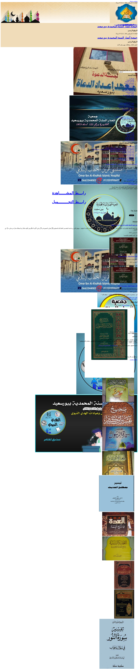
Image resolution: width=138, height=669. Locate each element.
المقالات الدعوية (130, 124)
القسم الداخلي (130, 157)
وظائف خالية (130, 93)
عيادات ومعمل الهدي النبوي (127, 118)
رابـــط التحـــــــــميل (69, 202)
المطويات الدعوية (129, 138)
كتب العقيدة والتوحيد (111, 164)
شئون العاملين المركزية (128, 90)
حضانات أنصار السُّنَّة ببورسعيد (126, 104)
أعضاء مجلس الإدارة (129, 86)
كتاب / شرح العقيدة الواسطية (128, 299)
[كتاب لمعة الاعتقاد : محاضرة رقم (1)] (123, 253)
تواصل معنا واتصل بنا (128, 95)
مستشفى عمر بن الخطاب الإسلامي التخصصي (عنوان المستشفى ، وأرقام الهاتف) (113, 149)
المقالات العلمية (130, 126)
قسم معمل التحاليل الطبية (127, 160)
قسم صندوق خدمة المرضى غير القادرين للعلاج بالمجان (119, 147)
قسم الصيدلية (130, 154)
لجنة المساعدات (130, 92)
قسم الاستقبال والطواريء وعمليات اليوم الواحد (121, 151)
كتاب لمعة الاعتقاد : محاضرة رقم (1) (127, 256)
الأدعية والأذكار (130, 135)
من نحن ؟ (131, 78)
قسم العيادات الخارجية (128, 152)
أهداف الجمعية (130, 80)
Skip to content (133, 1)
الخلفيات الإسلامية (129, 140)
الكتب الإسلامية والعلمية (127, 109)
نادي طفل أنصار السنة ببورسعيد (125, 106)
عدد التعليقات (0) (132, 184)
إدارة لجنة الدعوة (129, 87)
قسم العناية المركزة (129, 155)
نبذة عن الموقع (130, 84)
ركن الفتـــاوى (130, 132)
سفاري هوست (133, 359)
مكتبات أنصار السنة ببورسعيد (126, 107)
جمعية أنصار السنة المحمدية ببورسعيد (117, 26)
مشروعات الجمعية (129, 83)
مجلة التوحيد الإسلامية (128, 110)
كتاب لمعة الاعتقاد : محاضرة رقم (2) (127, 286)
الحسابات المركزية (129, 89)
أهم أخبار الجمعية (129, 81)
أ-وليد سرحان (130, 179)
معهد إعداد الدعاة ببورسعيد (127, 103)
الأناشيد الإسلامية (129, 137)
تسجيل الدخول (130, 96)
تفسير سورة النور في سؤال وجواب (125, 24)
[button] (67, 332)
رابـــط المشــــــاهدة (69, 193)
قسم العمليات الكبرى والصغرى (126, 158)
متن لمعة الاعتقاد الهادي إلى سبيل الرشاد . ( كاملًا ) (124, 225)
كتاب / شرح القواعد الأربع (130, 297)
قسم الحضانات (130, 146)
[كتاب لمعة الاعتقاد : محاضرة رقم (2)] (123, 282)
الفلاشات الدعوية (129, 134)
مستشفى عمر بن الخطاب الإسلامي (125, 116)
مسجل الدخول (125, 305)
